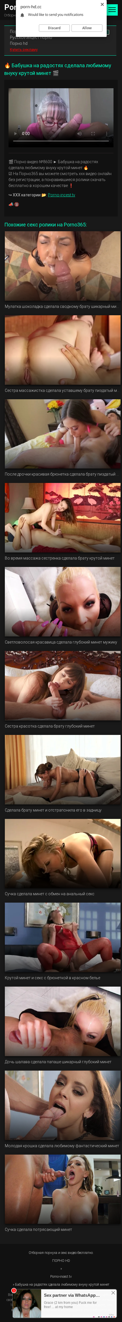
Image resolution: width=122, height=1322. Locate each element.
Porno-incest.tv (61, 195)
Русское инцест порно (31, 37)
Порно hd (19, 43)
